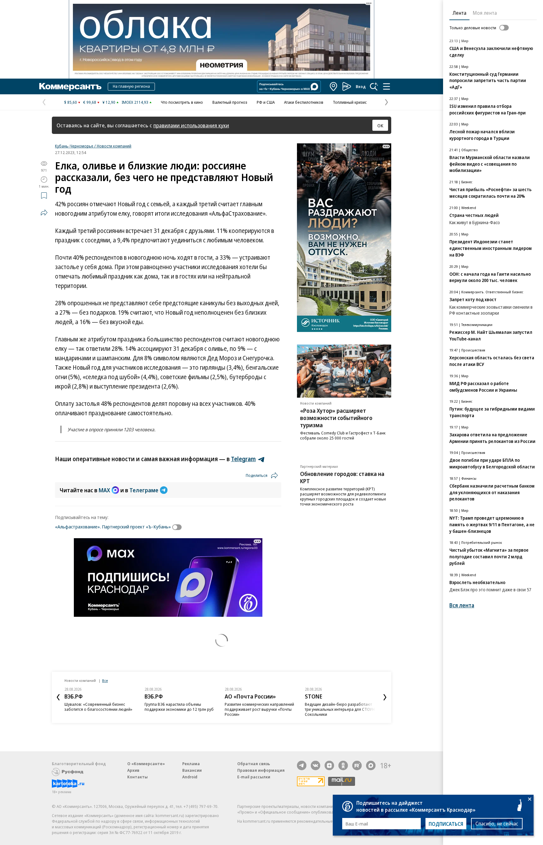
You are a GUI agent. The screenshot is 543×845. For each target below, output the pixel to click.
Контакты (137, 777)
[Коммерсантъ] (70, 86)
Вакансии (192, 770)
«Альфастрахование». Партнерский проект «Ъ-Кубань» (113, 526)
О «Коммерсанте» (146, 763)
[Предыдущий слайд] (58, 697)
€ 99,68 (89, 102)
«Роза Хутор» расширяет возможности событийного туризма (336, 418)
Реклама (191, 763)
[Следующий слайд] (385, 697)
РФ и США (266, 102)
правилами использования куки (191, 125)
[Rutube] (357, 765)
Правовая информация (261, 770)
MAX (104, 490)
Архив (133, 770)
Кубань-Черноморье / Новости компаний (93, 146)
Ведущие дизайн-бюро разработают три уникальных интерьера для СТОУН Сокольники (340, 709)
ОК (380, 125)
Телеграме (143, 490)
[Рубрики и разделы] (386, 86)
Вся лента (461, 605)
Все (105, 680)
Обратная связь (253, 763)
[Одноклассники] (343, 765)
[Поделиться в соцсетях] (44, 212)
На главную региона (131, 86)
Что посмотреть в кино (182, 102)
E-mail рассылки (253, 777)
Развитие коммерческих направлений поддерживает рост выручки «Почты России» (259, 709)
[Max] (371, 765)
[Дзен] (329, 765)
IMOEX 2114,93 (135, 102)
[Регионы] (333, 86)
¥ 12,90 (108, 102)
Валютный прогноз (229, 102)
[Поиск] (374, 86)
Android (189, 777)
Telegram (243, 459)
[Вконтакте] (315, 765)
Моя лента (485, 12)
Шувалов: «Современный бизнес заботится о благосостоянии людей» (98, 706)
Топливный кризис (350, 102)
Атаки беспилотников (303, 102)
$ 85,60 (70, 102)
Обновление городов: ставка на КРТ (342, 477)
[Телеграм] (301, 765)
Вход (361, 86)
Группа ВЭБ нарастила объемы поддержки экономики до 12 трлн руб (179, 706)
